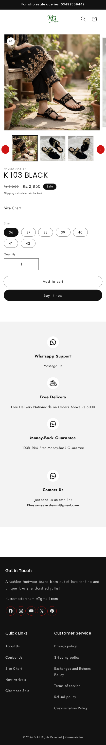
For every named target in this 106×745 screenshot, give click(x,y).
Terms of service (67, 685)
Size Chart (12, 208)
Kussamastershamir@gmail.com (31, 598)
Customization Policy (71, 708)
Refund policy (65, 696)
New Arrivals (15, 679)
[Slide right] (100, 149)
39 (63, 232)
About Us (12, 646)
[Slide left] (5, 149)
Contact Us (14, 657)
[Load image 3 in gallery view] (81, 148)
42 (28, 243)
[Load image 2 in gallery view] (53, 148)
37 (28, 232)
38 (45, 232)
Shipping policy (67, 657)
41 (11, 243)
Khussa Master (74, 737)
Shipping (9, 193)
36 (11, 232)
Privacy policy (65, 646)
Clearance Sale (17, 690)
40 (80, 232)
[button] (9, 19)
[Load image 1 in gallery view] (25, 148)
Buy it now (53, 295)
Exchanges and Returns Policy (72, 671)
